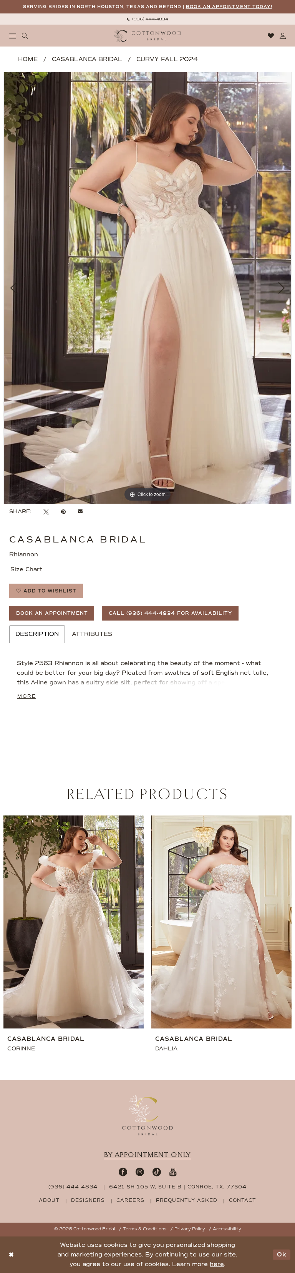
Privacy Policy (189, 1228)
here (217, 1264)
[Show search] (25, 36)
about (49, 1200)
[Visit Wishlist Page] (271, 36)
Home (28, 59)
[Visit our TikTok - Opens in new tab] (156, 1172)
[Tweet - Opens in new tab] (46, 512)
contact (242, 1200)
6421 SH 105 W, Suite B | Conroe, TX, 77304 (178, 1187)
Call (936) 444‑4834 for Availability (170, 613)
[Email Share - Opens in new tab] (80, 512)
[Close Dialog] (11, 1254)
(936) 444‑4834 (73, 1187)
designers (88, 1200)
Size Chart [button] (26, 569)
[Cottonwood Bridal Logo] (147, 35)
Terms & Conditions (145, 1228)
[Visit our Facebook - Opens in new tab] (123, 1172)
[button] (13, 35)
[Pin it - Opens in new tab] (63, 512)
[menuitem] (147, 19)
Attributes (92, 634)
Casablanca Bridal (87, 59)
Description (37, 634)
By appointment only (147, 1155)
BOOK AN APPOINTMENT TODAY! (229, 6)
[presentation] (150, 921)
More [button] (26, 696)
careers (130, 1200)
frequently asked (186, 1200)
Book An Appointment (52, 613)
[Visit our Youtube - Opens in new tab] (173, 1172)
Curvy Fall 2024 (167, 59)
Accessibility (227, 1228)
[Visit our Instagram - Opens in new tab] (139, 1172)
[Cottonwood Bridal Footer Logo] (147, 1115)
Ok (282, 1254)
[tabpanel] (147, 287)
